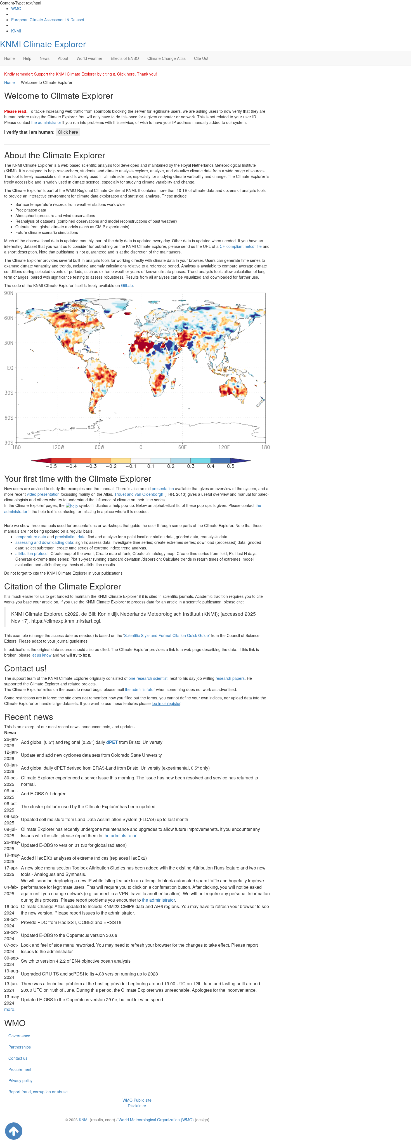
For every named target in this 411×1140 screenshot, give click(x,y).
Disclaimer (137, 1105)
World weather (89, 58)
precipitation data (70, 536)
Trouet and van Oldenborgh (138, 494)
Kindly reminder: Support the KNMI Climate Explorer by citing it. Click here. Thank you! (80, 74)
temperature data (30, 536)
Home (9, 58)
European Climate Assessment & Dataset (47, 19)
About (63, 58)
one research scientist (148, 678)
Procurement (19, 1069)
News (44, 58)
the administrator (46, 122)
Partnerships (19, 1047)
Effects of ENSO (125, 58)
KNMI (16, 31)
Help (27, 58)
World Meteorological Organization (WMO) (156, 1119)
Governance (19, 1035)
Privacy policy (20, 1080)
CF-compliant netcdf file (241, 246)
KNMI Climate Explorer (43, 44)
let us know (41, 655)
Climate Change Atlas (166, 58)
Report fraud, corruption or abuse (38, 1091)
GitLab (127, 285)
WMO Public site (137, 1100)
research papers (230, 678)
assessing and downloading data (44, 542)
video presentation (43, 494)
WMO (16, 8)
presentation (163, 488)
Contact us (17, 1058)
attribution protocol (31, 553)
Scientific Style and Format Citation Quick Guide (166, 635)
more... (11, 1009)
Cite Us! (201, 58)
